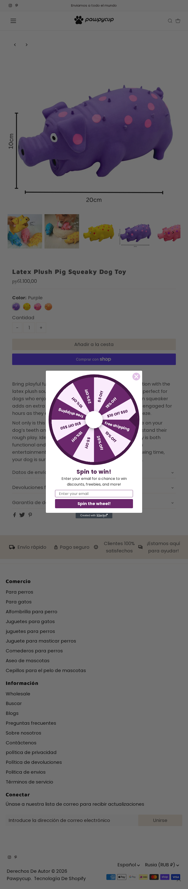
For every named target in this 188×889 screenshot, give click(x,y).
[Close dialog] (136, 377)
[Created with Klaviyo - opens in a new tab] (94, 515)
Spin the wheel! (94, 503)
